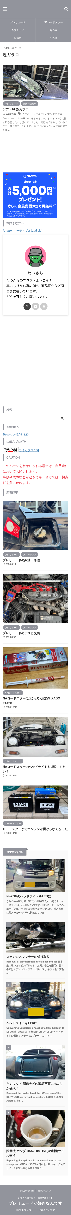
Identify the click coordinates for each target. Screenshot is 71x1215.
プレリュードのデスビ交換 (21, 633)
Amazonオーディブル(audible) (22, 230)
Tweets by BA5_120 (16, 434)
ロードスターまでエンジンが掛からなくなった (35, 829)
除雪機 (17, 38)
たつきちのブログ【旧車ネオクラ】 (35, 1197)
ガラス (25, 113)
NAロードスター (53, 22)
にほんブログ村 (29, 450)
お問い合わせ (44, 1190)
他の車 (53, 30)
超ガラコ (57, 113)
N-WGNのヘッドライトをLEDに (28, 896)
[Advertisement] (35, 363)
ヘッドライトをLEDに (21, 1023)
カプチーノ (17, 30)
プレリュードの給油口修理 (21, 560)
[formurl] (35, 306)
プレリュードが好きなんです (36, 1203)
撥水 (49, 113)
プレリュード (17, 22)
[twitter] (27, 306)
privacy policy (27, 1190)
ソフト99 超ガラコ (16, 109)
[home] (44, 306)
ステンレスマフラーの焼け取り (28, 956)
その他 (53, 38)
